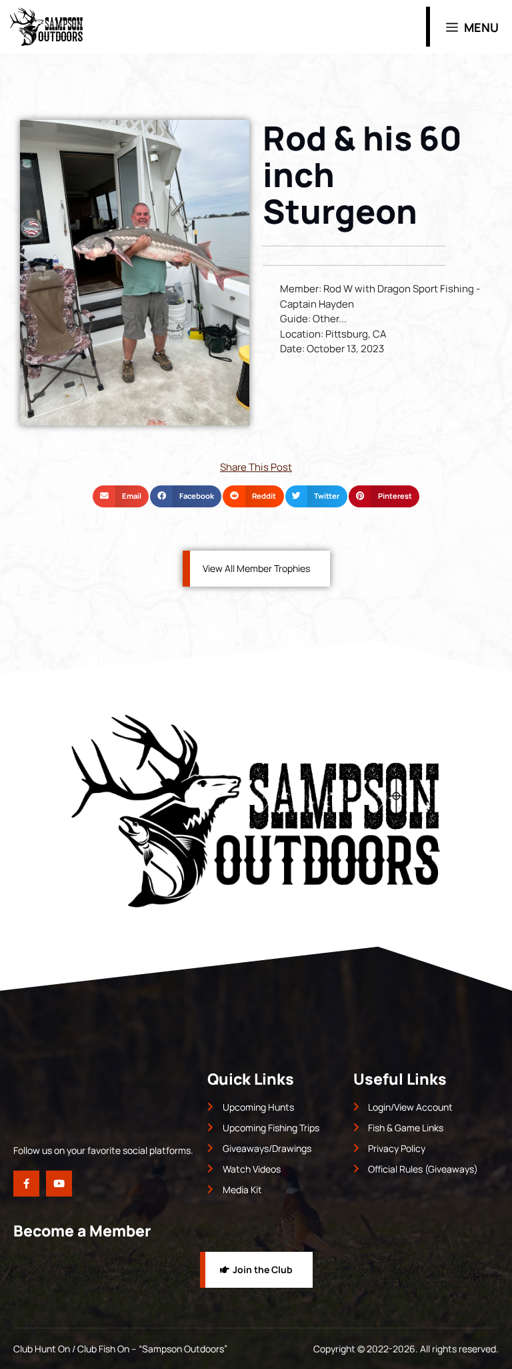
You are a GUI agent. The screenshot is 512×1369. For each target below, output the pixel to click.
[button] (121, 496)
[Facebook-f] (26, 1184)
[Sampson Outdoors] (46, 26)
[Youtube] (59, 1184)
